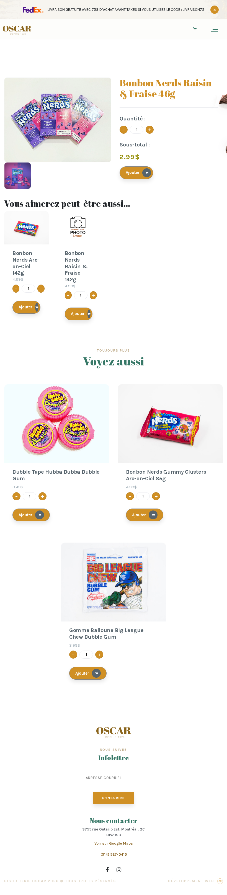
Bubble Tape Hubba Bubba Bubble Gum (56, 475)
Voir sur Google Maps (113, 843)
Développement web (191, 881)
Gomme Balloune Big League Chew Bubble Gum (106, 633)
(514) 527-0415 (113, 854)
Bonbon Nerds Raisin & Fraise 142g (76, 266)
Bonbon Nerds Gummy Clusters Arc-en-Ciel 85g (166, 475)
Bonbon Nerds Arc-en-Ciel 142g (25, 263)
